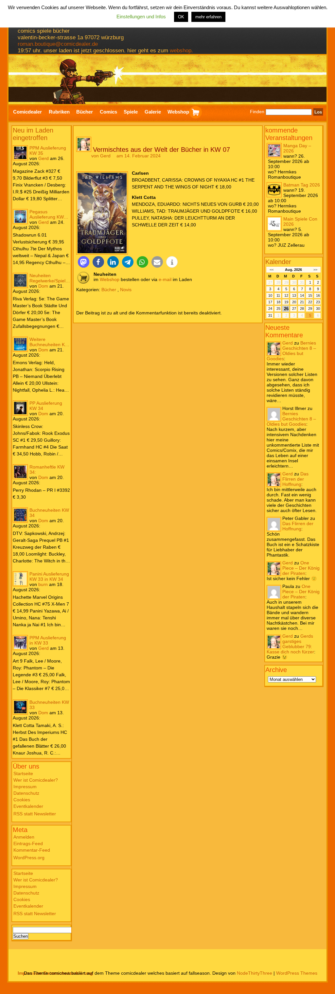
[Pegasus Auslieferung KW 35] (20, 216)
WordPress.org (28, 857)
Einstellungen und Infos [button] (141, 16)
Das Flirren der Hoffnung (295, 479)
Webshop (109, 279)
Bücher (108, 289)
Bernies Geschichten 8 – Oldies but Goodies (291, 350)
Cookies (21, 799)
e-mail (165, 279)
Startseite (23, 773)
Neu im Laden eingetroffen (33, 134)
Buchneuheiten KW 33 (49, 705)
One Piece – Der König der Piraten (301, 568)
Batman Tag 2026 (301, 184)
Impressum (25, 786)
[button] (83, 262)
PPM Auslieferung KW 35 (47, 150)
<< (271, 270)
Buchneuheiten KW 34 (49, 512)
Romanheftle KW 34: (46, 469)
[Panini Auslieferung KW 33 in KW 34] (20, 578)
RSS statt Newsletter (34, 813)
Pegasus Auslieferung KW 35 (46, 214)
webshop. (181, 50)
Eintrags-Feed (28, 843)
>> (315, 270)
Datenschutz (26, 793)
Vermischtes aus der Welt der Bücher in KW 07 (161, 149)
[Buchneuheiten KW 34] (20, 515)
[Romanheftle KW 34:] (20, 471)
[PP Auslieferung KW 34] (20, 408)
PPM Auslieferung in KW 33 (47, 640)
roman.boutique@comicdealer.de (58, 44)
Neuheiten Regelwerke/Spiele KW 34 (48, 278)
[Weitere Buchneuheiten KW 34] (20, 344)
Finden (257, 112)
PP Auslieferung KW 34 (45, 405)
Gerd (43, 158)
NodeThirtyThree (254, 973)
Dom (43, 286)
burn (43, 584)
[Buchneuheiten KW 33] (20, 707)
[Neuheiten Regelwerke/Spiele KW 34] (20, 280)
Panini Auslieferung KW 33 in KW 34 (49, 576)
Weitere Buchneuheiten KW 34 (49, 342)
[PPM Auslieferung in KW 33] (20, 642)
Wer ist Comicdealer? (35, 780)
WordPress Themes (296, 973)
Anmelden (23, 837)
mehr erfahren (208, 16)
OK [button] (181, 16)
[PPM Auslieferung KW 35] (20, 152)
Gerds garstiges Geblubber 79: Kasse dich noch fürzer (290, 643)
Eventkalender (28, 806)
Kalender (278, 261)
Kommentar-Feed (31, 850)
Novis (126, 289)
